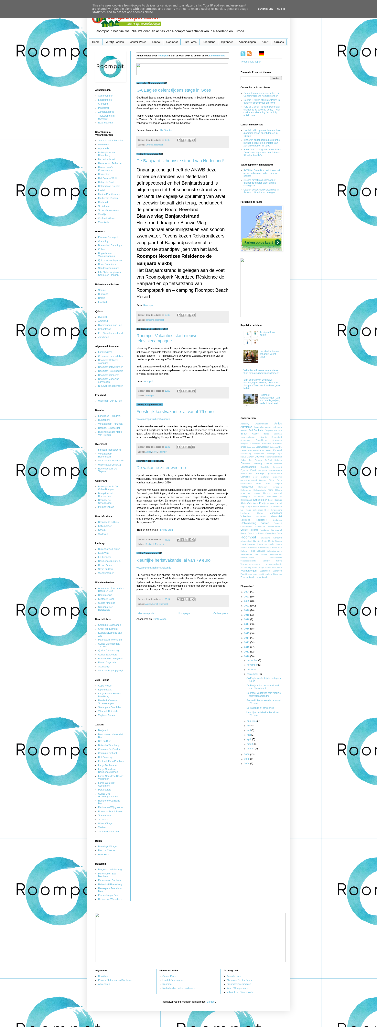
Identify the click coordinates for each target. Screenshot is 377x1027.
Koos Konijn (259, 503)
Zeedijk (102, 214)
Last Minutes (105, 99)
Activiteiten (246, 427)
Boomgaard (246, 440)
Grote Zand (263, 483)
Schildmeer (104, 206)
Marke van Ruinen (108, 198)
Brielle (243, 447)
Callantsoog (104, 329)
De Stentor (166, 130)
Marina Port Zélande (109, 194)
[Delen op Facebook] (190, 140)
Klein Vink (103, 553)
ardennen (277, 427)
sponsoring (269, 544)
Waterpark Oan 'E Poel (110, 400)
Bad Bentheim (256, 430)
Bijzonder (227, 41)
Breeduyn (266, 444)
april (249, 739)
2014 (247, 638)
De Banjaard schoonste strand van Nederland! (180, 160)
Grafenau (265, 477)
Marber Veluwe (106, 507)
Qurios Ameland (106, 603)
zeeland (268, 574)
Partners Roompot (108, 237)
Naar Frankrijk (105, 122)
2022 (247, 601)
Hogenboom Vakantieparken (106, 255)
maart (250, 744)
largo (243, 506)
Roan (279, 533)
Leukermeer (104, 557)
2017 (247, 624)
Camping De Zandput (109, 749)
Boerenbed (277, 437)
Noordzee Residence (254, 520)
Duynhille (265, 467)
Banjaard (149, 320)
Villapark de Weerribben (111, 460)
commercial (269, 457)
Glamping (103, 103)
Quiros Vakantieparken (110, 260)
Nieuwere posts (145, 613)
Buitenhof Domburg (108, 745)
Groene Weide (266, 480)
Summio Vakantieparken (111, 140)
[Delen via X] (186, 140)
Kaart (265, 41)
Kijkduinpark (105, 689)
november (252, 665)
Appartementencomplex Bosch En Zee (111, 589)
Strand (244, 548)
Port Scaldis (104, 789)
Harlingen (262, 487)
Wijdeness (265, 571)
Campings (270, 454)
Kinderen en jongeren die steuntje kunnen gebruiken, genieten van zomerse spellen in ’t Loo (261, 143)
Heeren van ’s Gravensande (105, 168)
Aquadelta (103, 148)
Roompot (172, 41)
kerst (154, 452)
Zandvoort (103, 337)
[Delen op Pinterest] (194, 140)
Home (96, 41)
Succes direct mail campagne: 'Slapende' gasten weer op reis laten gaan (259, 183)
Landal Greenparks (172, 980)
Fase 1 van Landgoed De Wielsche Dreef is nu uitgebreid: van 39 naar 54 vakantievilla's (262, 152)
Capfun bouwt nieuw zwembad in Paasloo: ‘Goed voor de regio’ (261, 191)
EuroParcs (190, 41)
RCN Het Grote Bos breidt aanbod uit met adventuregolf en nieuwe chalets (261, 173)
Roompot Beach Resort (110, 811)
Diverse (149, 145)
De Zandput (255, 460)
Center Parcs (138, 41)
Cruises (279, 41)
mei (249, 734)
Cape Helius (105, 685)
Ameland (103, 321)
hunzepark (245, 497)
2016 (247, 628)
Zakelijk (244, 574)
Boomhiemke (105, 595)
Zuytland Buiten (106, 715)
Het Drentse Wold (107, 178)
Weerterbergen (106, 573)
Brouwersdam (262, 447)
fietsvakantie (246, 473)
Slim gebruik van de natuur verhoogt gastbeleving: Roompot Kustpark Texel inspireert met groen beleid (262, 384)
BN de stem (167, 529)
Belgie (101, 298)
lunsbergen (246, 513)
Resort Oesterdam (266, 533)
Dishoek (278, 460)
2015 (247, 633)
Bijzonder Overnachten (239, 984)
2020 (247, 610)
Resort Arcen (105, 565)
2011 (247, 651)
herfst (155, 604)
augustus (252, 721)
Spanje (102, 290)
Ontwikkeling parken (255, 523)
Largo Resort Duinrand (257, 506)
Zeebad (102, 827)
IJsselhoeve (258, 497)
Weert (279, 567)
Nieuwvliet (276, 516)
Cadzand (277, 450)
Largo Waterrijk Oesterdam (106, 784)
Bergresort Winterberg (110, 869)
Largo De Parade (107, 765)
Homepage (184, 613)
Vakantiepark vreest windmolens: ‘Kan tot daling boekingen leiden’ (261, 372)
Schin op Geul (105, 569)
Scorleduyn (104, 666)
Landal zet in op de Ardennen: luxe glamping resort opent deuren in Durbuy (262, 133)
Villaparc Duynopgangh (111, 670)
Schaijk (102, 530)
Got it (281, 8)
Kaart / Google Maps (237, 988)
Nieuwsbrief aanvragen (110, 386)
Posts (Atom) (160, 619)
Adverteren (104, 984)
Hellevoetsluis (259, 490)
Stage (279, 544)
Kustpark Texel (106, 599)
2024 (247, 592)
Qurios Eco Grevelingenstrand (108, 795)
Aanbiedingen (247, 41)
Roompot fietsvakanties (110, 367)
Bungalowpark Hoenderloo (106, 495)
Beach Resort (250, 433)
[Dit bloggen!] (182, 140)
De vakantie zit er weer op (161, 467)
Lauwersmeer (276, 506)
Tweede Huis (234, 976)
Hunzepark (104, 420)
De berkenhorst (106, 159)
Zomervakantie (106, 111)
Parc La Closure (106, 850)
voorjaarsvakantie (274, 564)
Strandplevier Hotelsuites (105, 608)
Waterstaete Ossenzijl (109, 464)
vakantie (261, 551)
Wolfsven (103, 534)
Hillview (278, 490)
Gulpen (278, 483)
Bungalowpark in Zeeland (260, 450)
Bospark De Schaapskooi (105, 501)
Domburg (257, 463)
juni (249, 730)
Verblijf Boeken (114, 41)
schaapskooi (246, 541)
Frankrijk (102, 302)
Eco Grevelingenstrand (110, 333)
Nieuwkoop (261, 516)
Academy (245, 424)
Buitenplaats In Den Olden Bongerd (108, 488)
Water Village (105, 823)
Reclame (254, 530)
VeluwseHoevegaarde (250, 564)
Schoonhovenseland (109, 210)
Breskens (277, 443)
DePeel (268, 460)
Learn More (265, 8)
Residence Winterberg (110, 899)
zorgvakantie (261, 577)
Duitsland (103, 294)
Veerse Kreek (272, 561)
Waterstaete (270, 567)
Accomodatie (261, 423)
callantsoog (246, 454)
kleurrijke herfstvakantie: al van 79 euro (173, 560)
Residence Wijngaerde (110, 807)
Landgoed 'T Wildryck (109, 416)
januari (251, 748)
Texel (252, 551)
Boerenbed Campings (110, 245)
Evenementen (275, 470)
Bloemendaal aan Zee (110, 325)
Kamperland (246, 500)
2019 (247, 615)
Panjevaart (260, 526)
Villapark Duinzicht (108, 711)
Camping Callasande (109, 625)
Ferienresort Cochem (109, 880)
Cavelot (250, 457)
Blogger (211, 1001)
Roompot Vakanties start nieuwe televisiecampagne (167, 338)
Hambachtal (247, 486)
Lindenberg (276, 510)
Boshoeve (277, 440)
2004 (247, 763)
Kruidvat (271, 503)
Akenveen (103, 144)
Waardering (246, 567)
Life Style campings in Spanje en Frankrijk (110, 273)
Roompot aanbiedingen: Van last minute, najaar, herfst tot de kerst (270, 399)
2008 (247, 759)
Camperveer (258, 454)
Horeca (266, 493)
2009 (247, 754)
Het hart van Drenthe (109, 186)
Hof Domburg (105, 757)
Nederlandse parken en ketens (178, 988)
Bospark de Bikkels (108, 522)
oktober (251, 669)
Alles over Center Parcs (239, 980)
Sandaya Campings (108, 268)
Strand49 (252, 548)
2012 (247, 647)
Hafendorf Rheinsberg (110, 884)
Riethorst (103, 202)
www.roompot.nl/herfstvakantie (153, 567)
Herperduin (104, 174)
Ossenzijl (278, 523)
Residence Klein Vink (109, 561)
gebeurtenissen (275, 473)
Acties (148, 452)
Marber (260, 513)
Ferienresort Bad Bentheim (107, 875)
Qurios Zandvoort (107, 654)
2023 (247, 596)
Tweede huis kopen (251, 61)
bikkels (263, 437)
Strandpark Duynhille (109, 707)
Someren (251, 544)
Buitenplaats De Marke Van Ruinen (110, 433)
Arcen (268, 427)
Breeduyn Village (107, 846)
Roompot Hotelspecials (110, 371)
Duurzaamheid (248, 467)
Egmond (244, 470)
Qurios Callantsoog (108, 650)
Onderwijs (277, 520)
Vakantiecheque (274, 551)
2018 (247, 619)
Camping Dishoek (107, 753)
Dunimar (278, 464)
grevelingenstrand (249, 480)
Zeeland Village (106, 218)
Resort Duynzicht (107, 662)
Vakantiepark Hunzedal (110, 423)
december (252, 660)
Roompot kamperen (108, 375)
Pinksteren (104, 108)
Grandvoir (277, 477)
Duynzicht (277, 467)
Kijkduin (278, 500)
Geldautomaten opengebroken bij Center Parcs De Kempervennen (261, 94)
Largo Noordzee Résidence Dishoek (108, 770)
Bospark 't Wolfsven (251, 444)
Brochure (251, 447)
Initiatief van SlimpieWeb (240, 992)
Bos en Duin (104, 741)
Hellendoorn (246, 490)
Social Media (268, 541)
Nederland (208, 41)
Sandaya (277, 538)
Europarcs (262, 470)
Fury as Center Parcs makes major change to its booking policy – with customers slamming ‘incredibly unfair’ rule (261, 111)
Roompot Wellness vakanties (108, 361)
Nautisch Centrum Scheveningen (107, 702)
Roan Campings (107, 264)
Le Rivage (246, 510)
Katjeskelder (105, 526)
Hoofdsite (103, 976)
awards (244, 430)
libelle (267, 510)
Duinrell (268, 463)
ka (281, 497)
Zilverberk (277, 574)
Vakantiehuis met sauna (254, 554)
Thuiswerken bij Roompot (106, 117)
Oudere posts (220, 613)
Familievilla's (105, 352)
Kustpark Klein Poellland (111, 761)
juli (249, 725)
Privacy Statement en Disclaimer (115, 980)
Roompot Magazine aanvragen (108, 380)
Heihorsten (277, 487)
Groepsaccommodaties (110, 356)
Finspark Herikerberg (109, 449)
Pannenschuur (275, 526)
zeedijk (261, 574)
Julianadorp (271, 497)
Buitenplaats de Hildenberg (106, 154)
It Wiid (101, 190)
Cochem (259, 456)
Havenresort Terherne (110, 163)
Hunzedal (277, 493)
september (253, 674)
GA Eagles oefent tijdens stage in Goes (173, 90)
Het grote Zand (106, 182)
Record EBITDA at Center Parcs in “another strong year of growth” (261, 101)
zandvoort (252, 574)
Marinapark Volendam (110, 639)
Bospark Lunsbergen (109, 428)
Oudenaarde (246, 526)
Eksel (253, 470)
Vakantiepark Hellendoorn (105, 455)
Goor (255, 477)
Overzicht (103, 317)
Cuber (101, 249)
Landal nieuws (217, 55)
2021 (247, 605)
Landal (156, 41)
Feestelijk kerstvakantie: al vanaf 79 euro (175, 411)
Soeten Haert (105, 815)
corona (278, 457)
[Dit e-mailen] (179, 140)
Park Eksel (104, 854)
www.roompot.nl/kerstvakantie (153, 419)
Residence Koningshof (110, 658)
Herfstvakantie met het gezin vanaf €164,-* (269, 354)
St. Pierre (103, 819)
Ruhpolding (265, 538)
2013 (247, 642)
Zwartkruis (103, 222)
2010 (247, 656)
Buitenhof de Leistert (109, 549)
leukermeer (258, 510)
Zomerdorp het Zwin (109, 831)
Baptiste (278, 430)
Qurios (244, 529)
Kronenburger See (108, 895)
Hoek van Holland (251, 493)
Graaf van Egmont (107, 629)
